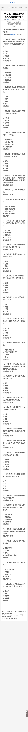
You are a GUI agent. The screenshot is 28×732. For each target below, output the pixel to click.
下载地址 (13, 35)
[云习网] (12, 2)
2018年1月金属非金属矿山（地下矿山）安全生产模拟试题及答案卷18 (14, 612)
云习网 (8, 19)
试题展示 (3, 7)
